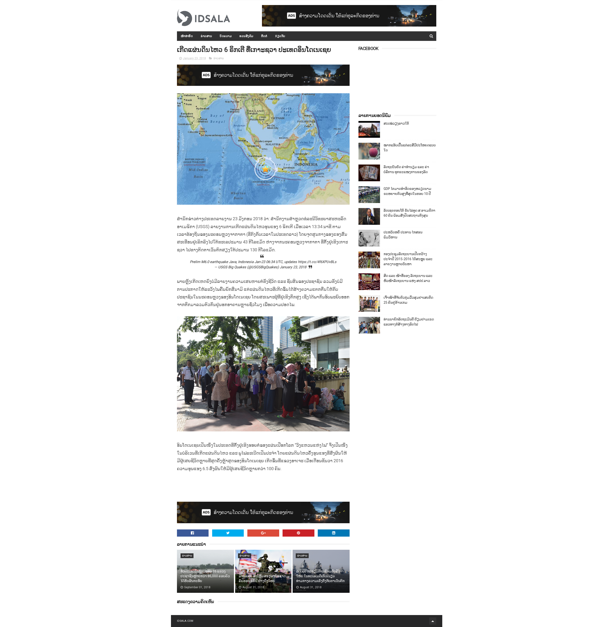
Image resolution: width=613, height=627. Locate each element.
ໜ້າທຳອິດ (187, 36)
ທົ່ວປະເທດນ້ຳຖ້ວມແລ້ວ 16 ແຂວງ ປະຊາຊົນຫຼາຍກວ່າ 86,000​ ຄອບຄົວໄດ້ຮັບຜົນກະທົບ (205, 576)
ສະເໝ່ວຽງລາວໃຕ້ (396, 123)
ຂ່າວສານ (206, 36)
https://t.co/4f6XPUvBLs (317, 262)
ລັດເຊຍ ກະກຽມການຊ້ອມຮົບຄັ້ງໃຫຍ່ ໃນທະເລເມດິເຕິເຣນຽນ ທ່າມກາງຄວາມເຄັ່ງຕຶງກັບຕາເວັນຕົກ (320, 576)
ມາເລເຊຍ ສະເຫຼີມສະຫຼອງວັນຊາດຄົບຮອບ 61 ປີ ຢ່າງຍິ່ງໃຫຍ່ (262, 578)
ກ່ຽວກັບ (280, 36)
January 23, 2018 (293, 267)
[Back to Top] (432, 621)
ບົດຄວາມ (226, 36)
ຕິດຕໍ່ (264, 36)
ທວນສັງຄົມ (246, 36)
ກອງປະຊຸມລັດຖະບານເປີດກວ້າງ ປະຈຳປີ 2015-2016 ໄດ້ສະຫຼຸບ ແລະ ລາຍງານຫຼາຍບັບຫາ (408, 259)
